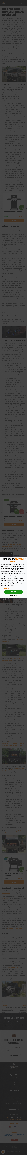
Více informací (5, 588)
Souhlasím (13, 592)
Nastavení (13, 595)
